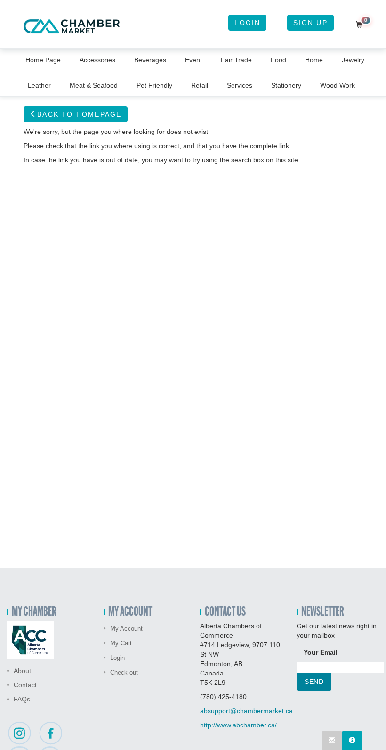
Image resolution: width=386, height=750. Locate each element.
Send (314, 681)
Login (247, 22)
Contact (25, 685)
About (22, 671)
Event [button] (193, 60)
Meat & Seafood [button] (94, 85)
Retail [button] (199, 85)
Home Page (43, 60)
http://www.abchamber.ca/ (238, 725)
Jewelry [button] (353, 60)
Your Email (321, 652)
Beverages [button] (150, 60)
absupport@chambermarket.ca (246, 711)
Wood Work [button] (337, 85)
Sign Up (310, 22)
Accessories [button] (97, 60)
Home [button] (314, 60)
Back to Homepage (79, 114)
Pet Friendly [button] (154, 85)
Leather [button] (39, 85)
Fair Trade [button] (236, 60)
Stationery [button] (286, 85)
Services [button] (239, 85)
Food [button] (278, 60)
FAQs (22, 699)
